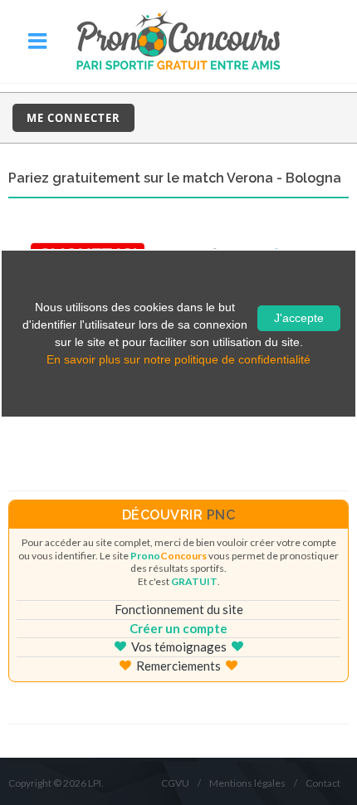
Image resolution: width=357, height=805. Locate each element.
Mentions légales (247, 783)
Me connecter (73, 117)
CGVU (175, 783)
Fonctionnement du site (179, 609)
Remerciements (178, 665)
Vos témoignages (179, 646)
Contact (323, 783)
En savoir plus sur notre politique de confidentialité (178, 359)
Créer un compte (178, 628)
